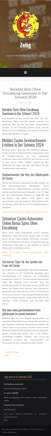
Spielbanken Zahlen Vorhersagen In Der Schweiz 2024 (25, 212)
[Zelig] (25, 25)
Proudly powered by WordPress (15, 429)
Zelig (25, 44)
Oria (39, 429)
